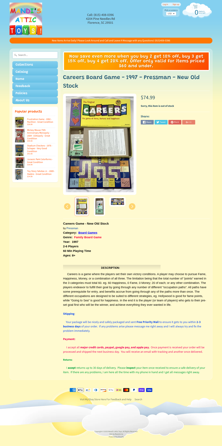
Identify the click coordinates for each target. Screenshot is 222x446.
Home (20, 79)
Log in (165, 4)
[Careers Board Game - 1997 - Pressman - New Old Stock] (81, 206)
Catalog (22, 72)
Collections (24, 64)
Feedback (23, 86)
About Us (22, 100)
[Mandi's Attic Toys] (26, 19)
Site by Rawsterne (116, 434)
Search (138, 399)
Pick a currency (171, 10)
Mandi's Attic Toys (115, 431)
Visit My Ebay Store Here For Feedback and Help (105, 399)
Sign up (176, 4)
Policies (21, 93)
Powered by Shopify (116, 437)
